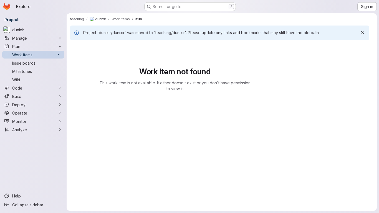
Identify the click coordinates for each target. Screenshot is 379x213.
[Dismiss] (362, 32)
